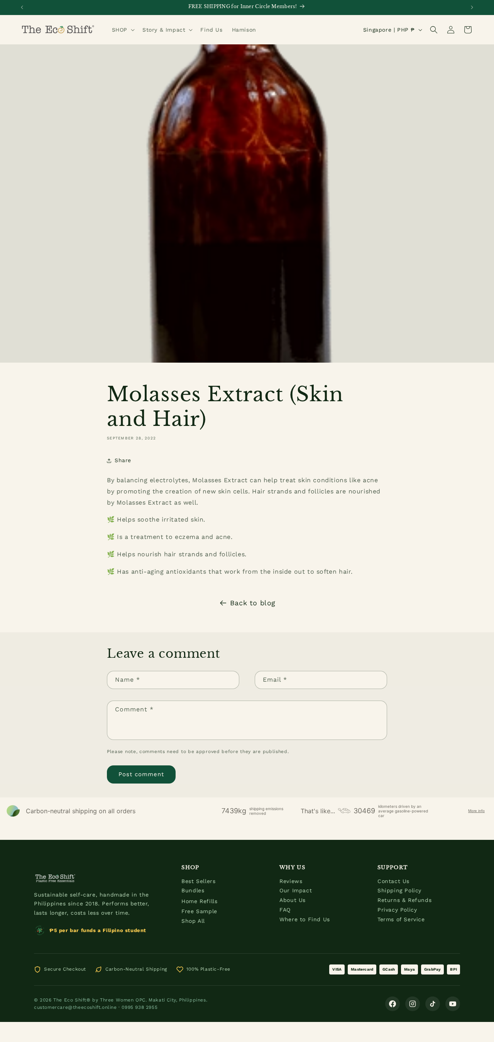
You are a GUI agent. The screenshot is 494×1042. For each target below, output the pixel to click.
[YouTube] (452, 1003)
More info (476, 811)
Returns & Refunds (404, 900)
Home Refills (199, 901)
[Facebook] (392, 1003)
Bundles (192, 890)
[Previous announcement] (22, 7)
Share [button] (123, 460)
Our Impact (295, 890)
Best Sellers (198, 881)
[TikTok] (432, 1003)
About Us (292, 900)
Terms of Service (401, 919)
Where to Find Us (304, 919)
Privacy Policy (397, 910)
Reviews (290, 881)
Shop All (193, 921)
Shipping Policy (399, 890)
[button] (122, 30)
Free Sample (199, 911)
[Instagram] (412, 1003)
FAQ (285, 910)
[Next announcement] (472, 7)
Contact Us (393, 881)
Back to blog (253, 603)
